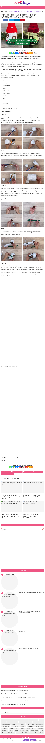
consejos (21, 722)
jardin (17, 728)
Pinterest (25, 737)
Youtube (28, 737)
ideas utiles (12, 728)
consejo (15, 722)
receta (42, 730)
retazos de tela (25, 732)
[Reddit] (28, 53)
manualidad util (4, 730)
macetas (33, 728)
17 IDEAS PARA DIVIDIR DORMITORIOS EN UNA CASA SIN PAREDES (31, 630)
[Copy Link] (30, 53)
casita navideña (5, 471)
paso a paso (33, 471)
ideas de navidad (14, 726)
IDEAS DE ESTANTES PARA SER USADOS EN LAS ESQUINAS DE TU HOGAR (29, 612)
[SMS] (14, 53)
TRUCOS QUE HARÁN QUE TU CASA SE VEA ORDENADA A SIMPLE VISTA (28, 649)
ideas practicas (4, 728)
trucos (36, 732)
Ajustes (39, 740)
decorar (13, 724)
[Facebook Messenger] (18, 53)
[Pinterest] (26, 53)
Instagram (22, 737)
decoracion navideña (6, 724)
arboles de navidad (23, 720)
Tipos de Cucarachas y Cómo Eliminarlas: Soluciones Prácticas (15, 693)
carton (4, 722)
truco (32, 732)
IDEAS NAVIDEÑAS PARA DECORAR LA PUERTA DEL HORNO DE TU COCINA (11, 516)
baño (30, 720)
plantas (27, 730)
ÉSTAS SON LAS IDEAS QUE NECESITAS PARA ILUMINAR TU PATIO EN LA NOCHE (31, 593)
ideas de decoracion (5, 726)
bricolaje (41, 720)
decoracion (14, 471)
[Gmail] (24, 53)
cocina (9, 722)
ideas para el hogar (39, 726)
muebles (11, 730)
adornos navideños (5, 720)
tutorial (41, 732)
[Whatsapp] (10, 53)
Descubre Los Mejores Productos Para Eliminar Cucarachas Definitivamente (18, 697)
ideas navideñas (22, 726)
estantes (22, 724)
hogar (28, 724)
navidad (25, 471)
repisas (18, 732)
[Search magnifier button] (42, 529)
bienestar (35, 720)
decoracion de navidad (38, 722)
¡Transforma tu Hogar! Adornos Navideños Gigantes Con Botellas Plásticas (11, 496)
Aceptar (26, 740)
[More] (32, 53)
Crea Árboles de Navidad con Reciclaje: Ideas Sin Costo (31, 496)
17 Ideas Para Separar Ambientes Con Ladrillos (30, 574)
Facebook (16, 737)
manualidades (40, 728)
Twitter (19, 737)
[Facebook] (16, 53)
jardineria (22, 728)
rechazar (32, 740)
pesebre (40, 471)
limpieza (28, 728)
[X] (22, 53)
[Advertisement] (10, 549)
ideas (33, 724)
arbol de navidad (15, 720)
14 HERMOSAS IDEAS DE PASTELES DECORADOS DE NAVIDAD (31, 516)
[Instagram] (20, 53)
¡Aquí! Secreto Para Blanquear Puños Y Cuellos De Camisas (14, 690)
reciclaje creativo (11, 732)
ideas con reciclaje (39, 724)
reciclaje (3, 732)
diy (20, 471)
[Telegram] (12, 53)
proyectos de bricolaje (34, 730)
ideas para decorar (31, 726)
